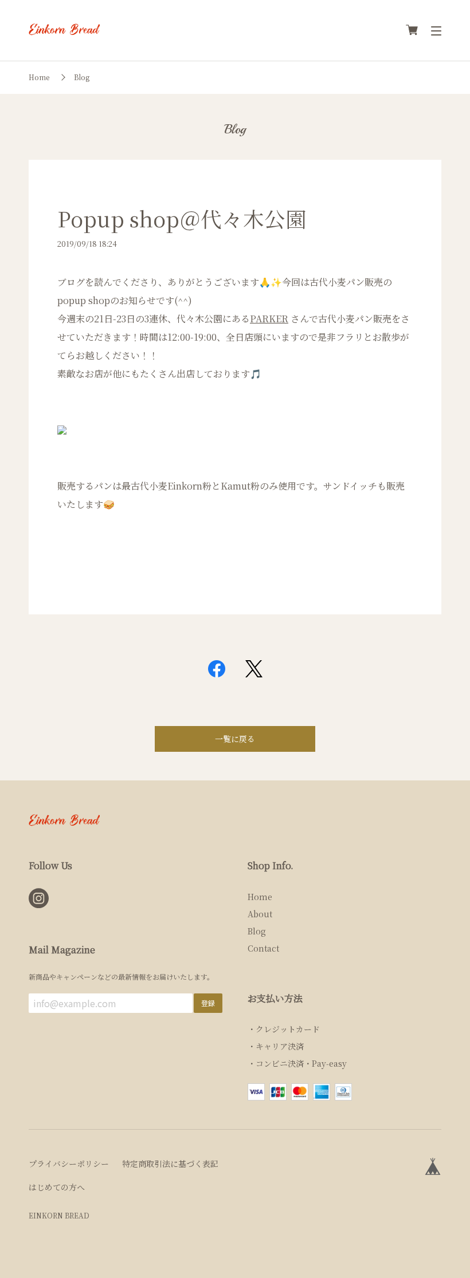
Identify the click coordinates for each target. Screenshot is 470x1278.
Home (39, 77)
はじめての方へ (57, 1187)
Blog (81, 77)
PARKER (269, 318)
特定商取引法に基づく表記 (170, 1163)
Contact (263, 948)
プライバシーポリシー (69, 1163)
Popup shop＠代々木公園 (182, 218)
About (260, 914)
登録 (208, 1003)
